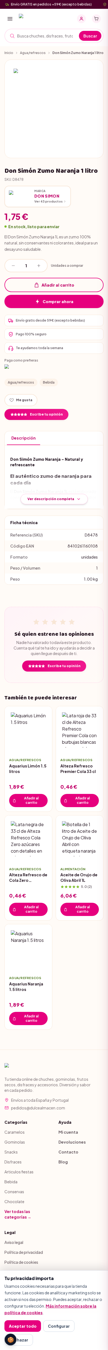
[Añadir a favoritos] (44, 745)
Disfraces (13, 1161)
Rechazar (18, 1339)
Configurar (59, 1326)
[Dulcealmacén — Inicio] (39, 19)
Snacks (11, 1151)
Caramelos (14, 1132)
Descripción (23, 437)
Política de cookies (21, 1262)
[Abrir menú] (10, 18)
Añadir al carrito (58, 284)
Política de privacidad (23, 1252)
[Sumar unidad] (39, 266)
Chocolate (14, 1201)
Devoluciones (72, 1141)
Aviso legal (13, 1242)
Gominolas (14, 1141)
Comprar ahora (58, 301)
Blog (63, 1161)
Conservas (14, 1191)
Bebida (49, 382)
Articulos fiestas (19, 1171)
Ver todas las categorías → (17, 1214)
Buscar (90, 35)
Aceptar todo (23, 1326)
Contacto (68, 1151)
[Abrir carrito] (96, 18)
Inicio (8, 53)
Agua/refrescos (33, 53)
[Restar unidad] (13, 266)
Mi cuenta (68, 1132)
